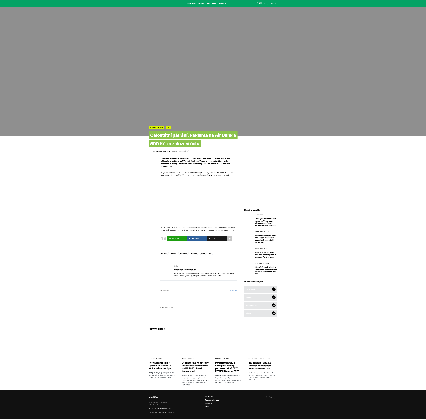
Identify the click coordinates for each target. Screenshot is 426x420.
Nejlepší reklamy (156, 127)
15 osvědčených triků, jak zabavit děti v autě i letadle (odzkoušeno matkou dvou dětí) (266, 270)
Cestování (258, 263)
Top (168, 127)
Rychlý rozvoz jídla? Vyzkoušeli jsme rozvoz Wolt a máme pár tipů (161, 365)
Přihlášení (233, 291)
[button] (261, 3)
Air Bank (164, 253)
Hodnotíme (153, 358)
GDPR (207, 406)
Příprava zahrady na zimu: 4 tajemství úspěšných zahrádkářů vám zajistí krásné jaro (265, 238)
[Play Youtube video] (198, 201)
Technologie (259, 215)
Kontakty (208, 403)
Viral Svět (154, 397)
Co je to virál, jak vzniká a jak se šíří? (160, 408)
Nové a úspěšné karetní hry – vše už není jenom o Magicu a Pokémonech (265, 254)
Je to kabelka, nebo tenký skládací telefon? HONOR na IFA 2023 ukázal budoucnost (195, 366)
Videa (269, 359)
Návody (266, 231)
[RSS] (275, 397)
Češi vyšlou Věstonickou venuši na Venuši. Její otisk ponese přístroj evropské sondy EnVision (265, 222)
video (203, 253)
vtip (210, 253)
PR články (209, 397)
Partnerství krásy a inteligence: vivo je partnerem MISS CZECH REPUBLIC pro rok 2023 (227, 366)
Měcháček (183, 253)
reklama (194, 253)
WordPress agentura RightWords (165, 412)
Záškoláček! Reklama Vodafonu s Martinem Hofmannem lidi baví (259, 366)
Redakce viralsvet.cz (185, 269)
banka (173, 253)
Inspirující (259, 231)
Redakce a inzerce (212, 400)
